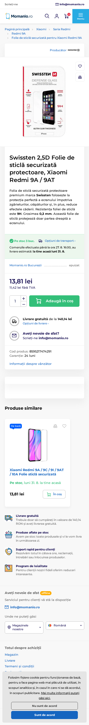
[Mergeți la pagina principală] (19, 16)
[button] (47, 16)
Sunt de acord (44, 715)
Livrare (10, 660)
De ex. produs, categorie (34, 35)
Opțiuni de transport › (60, 240)
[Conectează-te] (56, 16)
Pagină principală (17, 29)
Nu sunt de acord (44, 706)
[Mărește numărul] (24, 298)
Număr (15, 301)
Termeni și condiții (19, 666)
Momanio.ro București (25, 265)
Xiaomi (41, 29)
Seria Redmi (61, 29)
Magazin (11, 654)
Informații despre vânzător (30, 364)
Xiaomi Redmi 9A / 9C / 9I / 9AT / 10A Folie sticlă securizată (37, 472)
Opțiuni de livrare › (36, 323)
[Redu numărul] (24, 304)
